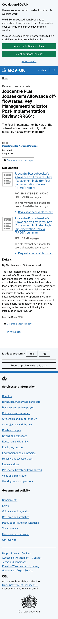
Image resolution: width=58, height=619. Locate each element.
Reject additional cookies (29, 54)
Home (5, 78)
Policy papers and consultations (20, 522)
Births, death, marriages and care (21, 401)
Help (5, 553)
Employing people (12, 447)
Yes (33, 353)
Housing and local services (17, 458)
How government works (15, 534)
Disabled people (11, 430)
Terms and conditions (14, 562)
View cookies (29, 61)
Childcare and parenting (16, 413)
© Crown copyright (29, 611)
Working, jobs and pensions (17, 481)
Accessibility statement (15, 557)
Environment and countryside (19, 453)
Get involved (9, 539)
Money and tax (10, 464)
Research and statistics (15, 517)
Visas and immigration (14, 475)
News (5, 505)
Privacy (14, 553)
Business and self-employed (18, 407)
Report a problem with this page (29, 365)
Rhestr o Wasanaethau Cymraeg (20, 566)
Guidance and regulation (16, 511)
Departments (9, 500)
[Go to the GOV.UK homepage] (13, 70)
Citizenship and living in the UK (19, 418)
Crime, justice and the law (17, 424)
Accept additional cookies (29, 46)
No (46, 353)
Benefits (7, 396)
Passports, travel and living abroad (22, 470)
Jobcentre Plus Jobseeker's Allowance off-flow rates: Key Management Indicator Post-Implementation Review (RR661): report (33, 181)
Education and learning (15, 441)
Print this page (14, 331)
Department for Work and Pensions (20, 146)
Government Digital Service (17, 570)
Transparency (10, 528)
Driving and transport (14, 435)
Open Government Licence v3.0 (20, 585)
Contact (36, 557)
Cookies (26, 553)
